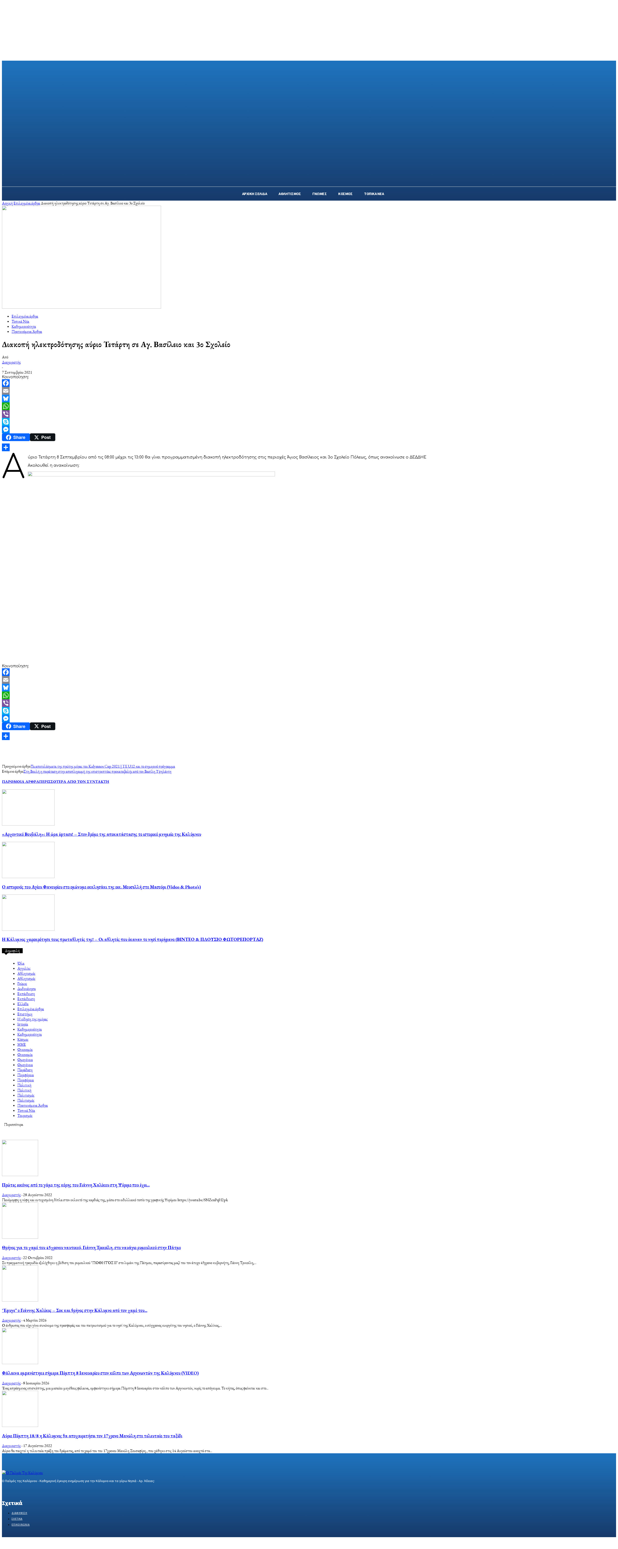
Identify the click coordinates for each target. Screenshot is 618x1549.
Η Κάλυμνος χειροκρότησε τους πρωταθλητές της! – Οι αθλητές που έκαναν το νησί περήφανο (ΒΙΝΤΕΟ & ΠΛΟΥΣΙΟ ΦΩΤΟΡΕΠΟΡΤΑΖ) (132, 939)
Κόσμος (22, 1039)
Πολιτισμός (25, 1095)
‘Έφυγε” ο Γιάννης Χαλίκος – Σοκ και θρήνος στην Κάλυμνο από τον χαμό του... (74, 1310)
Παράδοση (25, 1069)
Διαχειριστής (11, 362)
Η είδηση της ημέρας (32, 1019)
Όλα (20, 963)
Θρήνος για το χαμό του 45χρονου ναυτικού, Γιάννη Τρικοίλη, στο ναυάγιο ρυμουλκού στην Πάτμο (91, 1247)
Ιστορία (22, 1024)
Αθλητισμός (26, 973)
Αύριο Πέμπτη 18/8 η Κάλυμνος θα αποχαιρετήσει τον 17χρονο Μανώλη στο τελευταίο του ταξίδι (92, 1436)
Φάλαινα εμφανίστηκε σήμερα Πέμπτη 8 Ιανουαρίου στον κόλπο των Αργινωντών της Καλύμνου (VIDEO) (100, 1373)
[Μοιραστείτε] (309, 447)
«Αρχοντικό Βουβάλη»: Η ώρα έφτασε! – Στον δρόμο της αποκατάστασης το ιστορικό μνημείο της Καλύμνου (101, 834)
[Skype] (309, 422)
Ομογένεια (25, 1059)
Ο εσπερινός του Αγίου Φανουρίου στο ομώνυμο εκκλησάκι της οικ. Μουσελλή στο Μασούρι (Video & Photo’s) (101, 887)
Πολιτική (24, 1085)
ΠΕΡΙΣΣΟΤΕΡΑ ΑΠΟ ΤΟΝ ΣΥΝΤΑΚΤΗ (74, 781)
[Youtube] (39, 1490)
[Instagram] (13, 1490)
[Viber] (309, 414)
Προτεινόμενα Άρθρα (27, 331)
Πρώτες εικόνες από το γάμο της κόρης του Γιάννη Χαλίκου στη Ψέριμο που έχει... (76, 1185)
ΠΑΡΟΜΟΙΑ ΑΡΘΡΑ (20, 781)
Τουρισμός (24, 1115)
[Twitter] (22, 1490)
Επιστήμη (24, 1014)
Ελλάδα (22, 1003)
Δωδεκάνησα (26, 988)
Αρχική (7, 203)
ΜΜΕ (21, 1044)
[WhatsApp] (309, 406)
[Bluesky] (309, 398)
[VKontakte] (31, 1490)
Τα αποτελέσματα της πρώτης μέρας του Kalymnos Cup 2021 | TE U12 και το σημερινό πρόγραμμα (103, 766)
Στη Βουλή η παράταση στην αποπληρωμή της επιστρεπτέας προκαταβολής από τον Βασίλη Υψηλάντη (97, 771)
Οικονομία (25, 1049)
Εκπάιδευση (26, 993)
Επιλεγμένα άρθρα (27, 203)
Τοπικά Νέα (20, 321)
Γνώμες (22, 983)
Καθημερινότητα (24, 326)
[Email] (309, 391)
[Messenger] (309, 429)
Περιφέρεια (25, 1074)
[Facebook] (309, 383)
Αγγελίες (23, 968)
